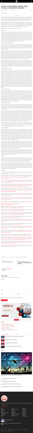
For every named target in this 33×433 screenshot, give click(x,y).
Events (12, 408)
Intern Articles (14, 411)
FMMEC (13, 410)
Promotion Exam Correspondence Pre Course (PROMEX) (8, 326)
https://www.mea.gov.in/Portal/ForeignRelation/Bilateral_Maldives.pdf (13, 210)
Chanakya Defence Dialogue (5, 412)
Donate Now (16, 319)
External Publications (14, 409)
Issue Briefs (13, 412)
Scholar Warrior (24, 410)
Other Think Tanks (25, 429)
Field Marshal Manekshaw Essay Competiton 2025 (11, 339)
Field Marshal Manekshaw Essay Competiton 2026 (7, 325)
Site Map (2, 429)
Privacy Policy (20, 429)
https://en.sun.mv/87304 (13, 246)
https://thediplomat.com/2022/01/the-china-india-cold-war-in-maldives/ (12, 217)
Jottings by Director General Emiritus (15, 414)
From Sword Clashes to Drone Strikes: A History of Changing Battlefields (12, 386)
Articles (4, 4)
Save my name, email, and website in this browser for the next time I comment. (12, 297)
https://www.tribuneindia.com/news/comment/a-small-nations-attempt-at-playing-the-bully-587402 (17, 235)
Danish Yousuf (9, 268)
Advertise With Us (10, 429)
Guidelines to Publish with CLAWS (5, 327)
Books (2, 411)
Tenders (6, 429)
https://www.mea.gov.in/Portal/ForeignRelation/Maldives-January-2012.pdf (12, 207)
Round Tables (24, 409)
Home (1, 4)
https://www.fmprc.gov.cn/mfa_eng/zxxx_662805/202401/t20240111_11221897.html (12, 214)
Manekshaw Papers (14, 415)
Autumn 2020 (3, 410)
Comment (2, 279)
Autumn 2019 (3, 409)
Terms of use (15, 429)
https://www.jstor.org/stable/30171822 (17, 224)
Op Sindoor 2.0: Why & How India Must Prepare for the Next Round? (13, 346)
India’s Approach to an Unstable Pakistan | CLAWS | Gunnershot (12, 423)
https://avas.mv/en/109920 (9, 173)
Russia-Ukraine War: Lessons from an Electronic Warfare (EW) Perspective (14, 336)
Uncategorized (24, 412)
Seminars (23, 411)
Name (2, 290)
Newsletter (23, 408)
